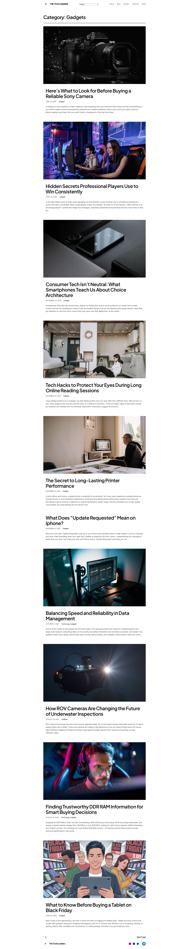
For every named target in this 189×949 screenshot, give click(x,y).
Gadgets (62, 102)
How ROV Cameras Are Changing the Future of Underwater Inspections (93, 711)
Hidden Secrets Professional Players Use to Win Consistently (92, 188)
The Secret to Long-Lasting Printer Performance (83, 483)
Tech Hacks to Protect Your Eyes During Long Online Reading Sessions (93, 387)
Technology (65, 624)
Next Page (141, 937)
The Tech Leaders (59, 4)
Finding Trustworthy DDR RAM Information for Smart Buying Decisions (94, 809)
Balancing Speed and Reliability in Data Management (87, 615)
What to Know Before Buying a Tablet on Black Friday (88, 907)
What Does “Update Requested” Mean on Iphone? (90, 520)
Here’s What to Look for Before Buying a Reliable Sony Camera (88, 93)
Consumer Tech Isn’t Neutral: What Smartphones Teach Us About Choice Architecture (86, 289)
